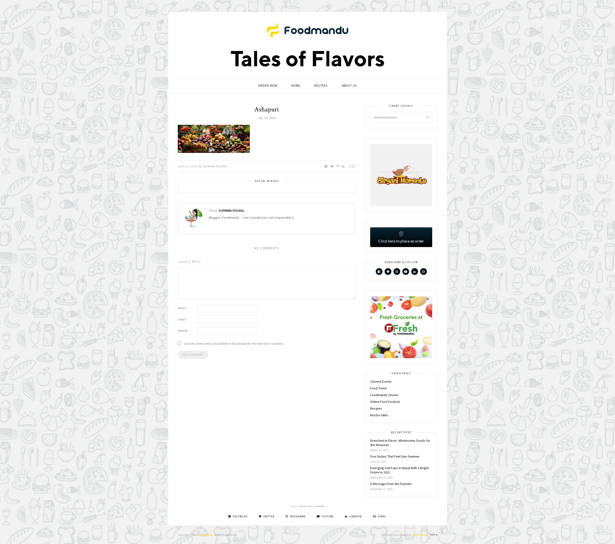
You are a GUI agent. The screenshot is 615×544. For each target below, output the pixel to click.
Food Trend (378, 388)
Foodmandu (205, 535)
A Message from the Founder (391, 484)
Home (295, 86)
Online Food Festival (385, 401)
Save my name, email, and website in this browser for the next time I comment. (234, 344)
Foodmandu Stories (384, 395)
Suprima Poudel (215, 166)
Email (182, 319)
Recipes (320, 86)
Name (182, 308)
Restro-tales (379, 415)
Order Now (267, 86)
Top (433, 534)
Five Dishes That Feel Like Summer (395, 456)
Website (183, 331)
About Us (349, 86)
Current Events (381, 381)
